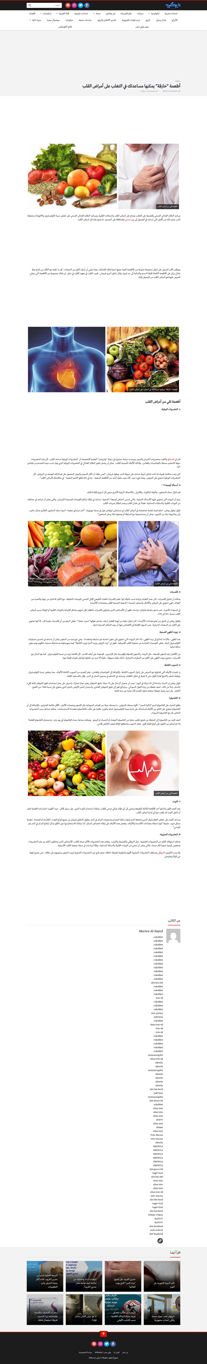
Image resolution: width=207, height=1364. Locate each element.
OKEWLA (158, 1146)
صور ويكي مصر (142, 26)
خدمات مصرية (171, 13)
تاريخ (148, 20)
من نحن (125, 1352)
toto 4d (159, 998)
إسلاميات (47, 13)
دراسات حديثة (85, 20)
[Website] (160, 1240)
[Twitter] (80, 5)
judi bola (158, 1017)
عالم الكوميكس (65, 26)
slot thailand (156, 1226)
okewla (159, 1062)
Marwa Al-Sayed (170, 91)
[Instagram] (74, 5)
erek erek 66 (156, 1230)
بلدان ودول (161, 20)
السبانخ (171, 459)
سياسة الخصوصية (85, 1352)
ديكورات (69, 20)
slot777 (159, 1119)
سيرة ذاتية (36, 20)
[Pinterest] (68, 5)
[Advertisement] (103, 56)
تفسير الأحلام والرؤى (106, 20)
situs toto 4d (156, 1024)
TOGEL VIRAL (155, 1214)
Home (177, 81)
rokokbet (158, 937)
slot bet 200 (157, 982)
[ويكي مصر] (172, 5)
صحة (98, 13)
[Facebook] (87, 5)
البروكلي (161, 852)
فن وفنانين (110, 13)
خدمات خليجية (81, 13)
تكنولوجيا (155, 13)
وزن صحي (129, 219)
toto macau (157, 1138)
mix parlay (157, 1013)
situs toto (158, 1108)
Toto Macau (156, 1135)
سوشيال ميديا (53, 20)
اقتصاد (32, 13)
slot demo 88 (156, 1100)
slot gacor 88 (156, 1169)
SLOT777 (158, 1218)
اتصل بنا (117, 1352)
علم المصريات (126, 13)
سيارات (140, 13)
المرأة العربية (64, 13)
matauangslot (155, 1055)
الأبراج (174, 20)
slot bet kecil (156, 1089)
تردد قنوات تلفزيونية (131, 20)
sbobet (159, 1127)
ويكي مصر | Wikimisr (103, 1352)
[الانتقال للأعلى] (103, 1334)
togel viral (157, 1173)
